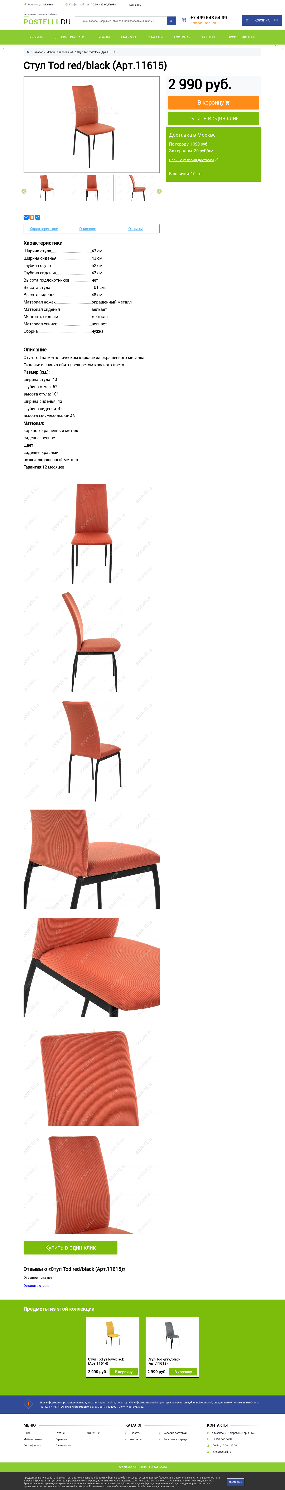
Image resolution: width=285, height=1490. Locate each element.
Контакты (135, 4)
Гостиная (182, 37)
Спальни (155, 37)
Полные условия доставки (191, 160)
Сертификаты (33, 1445)
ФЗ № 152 (93, 1433)
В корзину (123, 1372)
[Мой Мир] (37, 217)
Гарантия (61, 1439)
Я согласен (235, 1482)
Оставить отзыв (36, 1286)
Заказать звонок (203, 23)
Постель (209, 37)
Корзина (262, 20)
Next (159, 191)
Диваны (103, 37)
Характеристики (44, 229)
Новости (135, 1433)
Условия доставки (175, 1433)
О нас (27, 1433)
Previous (23, 191)
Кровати (36, 37)
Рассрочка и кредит (176, 1439)
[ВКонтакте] (26, 217)
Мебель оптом (33, 1439)
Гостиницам (63, 1445)
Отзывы (135, 229)
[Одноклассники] (31, 217)
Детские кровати (69, 37)
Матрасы (128, 37)
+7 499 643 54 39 (208, 17)
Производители (242, 37)
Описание (87, 229)
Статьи (59, 1433)
